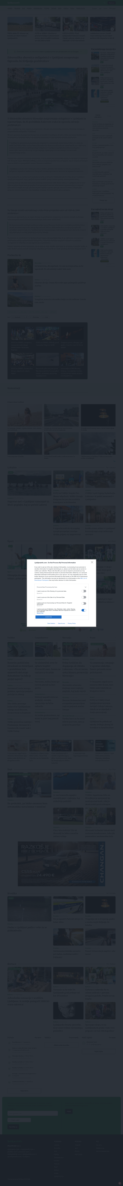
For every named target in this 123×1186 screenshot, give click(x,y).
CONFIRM (48, 617)
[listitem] (61, 587)
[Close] (92, 563)
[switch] (83, 591)
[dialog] (61, 593)
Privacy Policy (72, 623)
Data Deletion (51, 623)
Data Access (61, 623)
